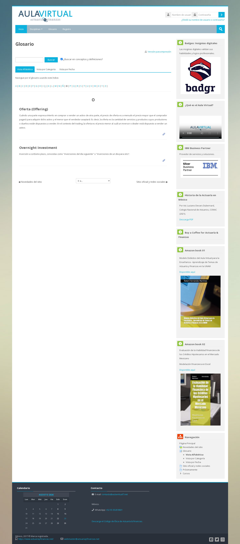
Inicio (21, 29)
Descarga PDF (186, 219)
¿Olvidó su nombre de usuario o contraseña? (203, 19)
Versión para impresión (159, 51)
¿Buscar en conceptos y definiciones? (83, 59)
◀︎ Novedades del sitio (30, 181)
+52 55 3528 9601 (114, 509)
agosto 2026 (46, 495)
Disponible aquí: (187, 271)
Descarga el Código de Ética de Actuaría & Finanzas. (117, 521)
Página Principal (187, 443)
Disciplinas (35, 29)
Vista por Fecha (67, 69)
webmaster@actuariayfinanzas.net (81, 539)
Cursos (186, 473)
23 (65, 518)
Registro (67, 29)
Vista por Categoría (46, 69)
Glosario (52, 29)
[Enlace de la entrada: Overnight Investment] (164, 160)
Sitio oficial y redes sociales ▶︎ (152, 181)
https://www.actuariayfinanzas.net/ (36, 539)
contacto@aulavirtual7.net (115, 494)
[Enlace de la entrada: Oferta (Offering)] (164, 134)
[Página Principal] (45, 15)
